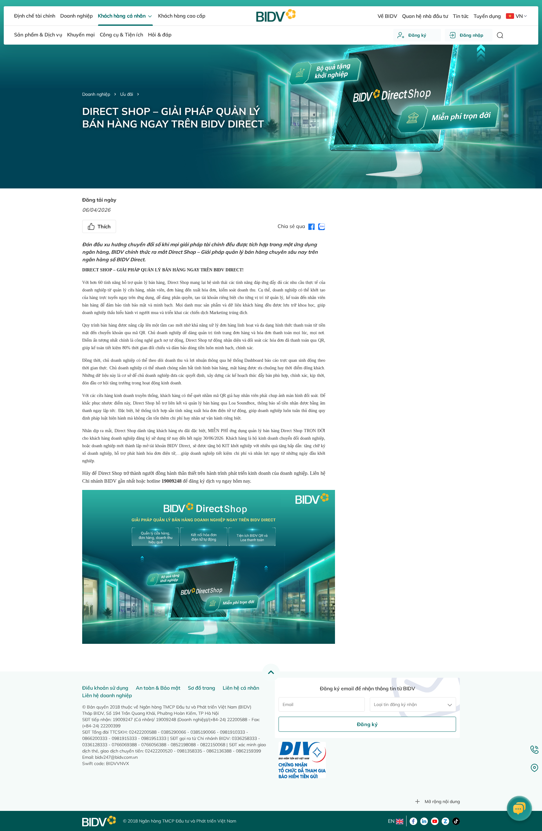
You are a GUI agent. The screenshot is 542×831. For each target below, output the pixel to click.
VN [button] (519, 16)
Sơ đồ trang (201, 688)
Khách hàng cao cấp (181, 16)
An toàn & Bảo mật (158, 688)
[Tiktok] (456, 820)
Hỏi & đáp (160, 34)
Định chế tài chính (34, 16)
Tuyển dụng (487, 16)
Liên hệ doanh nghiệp (107, 695)
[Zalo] (445, 820)
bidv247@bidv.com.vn (116, 757)
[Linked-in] (424, 820)
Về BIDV (387, 16)
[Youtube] (434, 820)
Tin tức (461, 16)
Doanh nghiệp (96, 94)
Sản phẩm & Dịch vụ (38, 34)
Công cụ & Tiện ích (121, 34)
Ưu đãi (126, 94)
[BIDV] (99, 821)
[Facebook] (413, 820)
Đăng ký (417, 35)
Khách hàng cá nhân (122, 16)
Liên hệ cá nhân (241, 688)
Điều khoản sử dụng (105, 688)
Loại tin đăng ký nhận (395, 704)
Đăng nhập (471, 35)
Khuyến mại (81, 34)
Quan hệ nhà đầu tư (425, 16)
